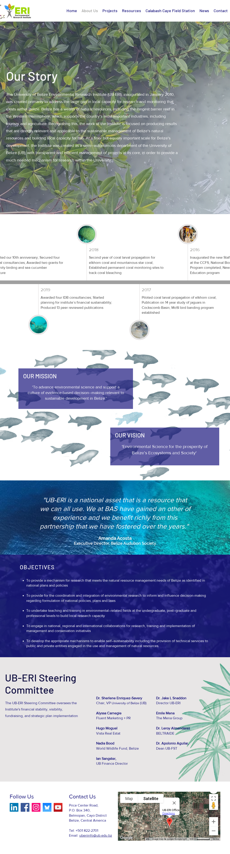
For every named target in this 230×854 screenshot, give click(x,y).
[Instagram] (36, 807)
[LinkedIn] (14, 807)
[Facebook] (25, 807)
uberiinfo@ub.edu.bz (95, 835)
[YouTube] (58, 807)
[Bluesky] (47, 807)
